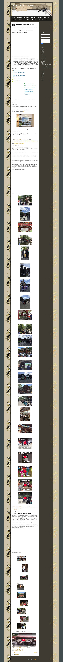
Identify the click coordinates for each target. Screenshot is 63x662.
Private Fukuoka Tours (16, 508)
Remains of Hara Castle (16, 70)
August (43, 61)
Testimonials (41, 19)
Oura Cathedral (27, 94)
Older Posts (36, 652)
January (43, 72)
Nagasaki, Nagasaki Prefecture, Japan (19, 143)
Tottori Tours (21, 19)
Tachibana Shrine (17, 649)
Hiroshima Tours (14, 19)
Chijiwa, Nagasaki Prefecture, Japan (18, 650)
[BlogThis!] (27, 506)
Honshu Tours (28, 19)
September (43, 60)
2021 (42, 52)
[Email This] (27, 139)
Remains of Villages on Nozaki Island (30, 85)
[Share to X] (28, 139)
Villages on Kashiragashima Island (30, 87)
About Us (13, 17)
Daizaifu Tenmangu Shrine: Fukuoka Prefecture (21, 147)
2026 (42, 47)
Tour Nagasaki (29, 141)
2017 (42, 73)
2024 (42, 49)
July (43, 62)
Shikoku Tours (46, 17)
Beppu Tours (33, 17)
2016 (42, 74)
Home (25, 652)
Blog (46, 19)
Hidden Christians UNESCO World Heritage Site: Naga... (46, 64)
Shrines (21, 508)
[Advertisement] (45, 26)
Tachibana (13, 649)
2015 (42, 75)
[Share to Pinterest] (30, 139)
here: (23, 111)
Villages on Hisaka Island (28, 89)
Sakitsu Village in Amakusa (17, 78)
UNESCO (32, 141)
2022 (42, 51)
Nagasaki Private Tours (20, 141)
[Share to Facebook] (29, 139)
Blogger (35, 659)
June (43, 63)
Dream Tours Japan (22, 5)
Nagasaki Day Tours (14, 141)
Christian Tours (34, 19)
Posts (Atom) (17, 654)
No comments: (24, 139)
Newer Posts (14, 652)
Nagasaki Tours (19, 17)
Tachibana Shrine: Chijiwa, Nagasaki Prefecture (21, 513)
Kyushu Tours (40, 17)
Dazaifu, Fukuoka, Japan (17, 509)
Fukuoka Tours (26, 17)
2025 (42, 48)
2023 (42, 50)
